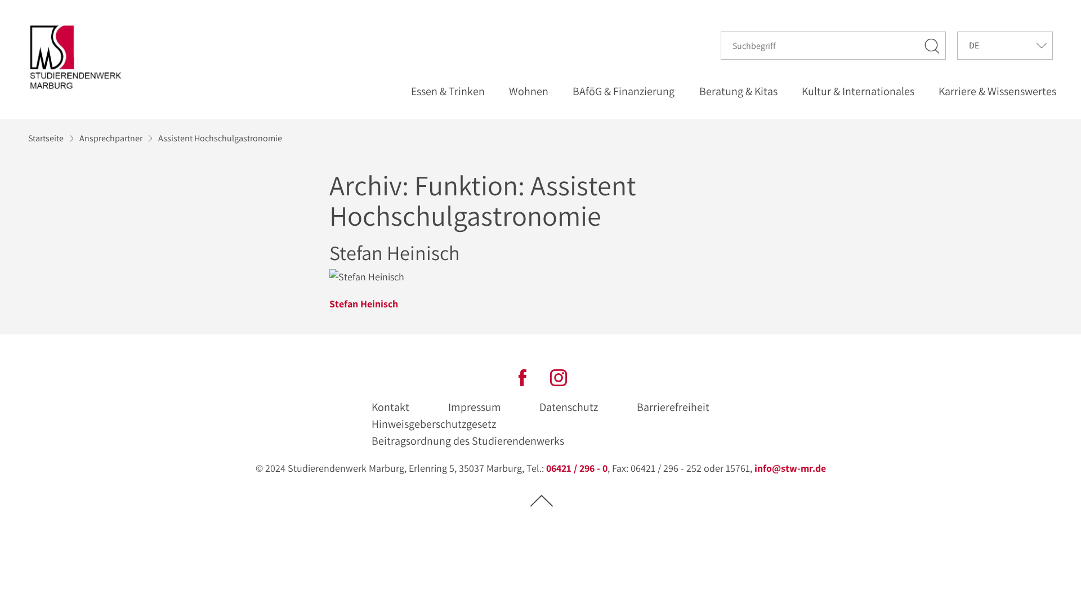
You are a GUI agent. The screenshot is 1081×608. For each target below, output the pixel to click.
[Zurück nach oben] (542, 500)
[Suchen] (932, 45)
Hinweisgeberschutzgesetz (434, 424)
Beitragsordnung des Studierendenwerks (468, 440)
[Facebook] (522, 376)
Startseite (46, 138)
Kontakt (390, 407)
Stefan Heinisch (363, 303)
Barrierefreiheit (673, 407)
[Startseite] (78, 57)
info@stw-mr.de (790, 468)
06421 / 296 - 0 (576, 468)
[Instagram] (558, 376)
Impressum (474, 407)
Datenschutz (568, 407)
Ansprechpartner (110, 138)
